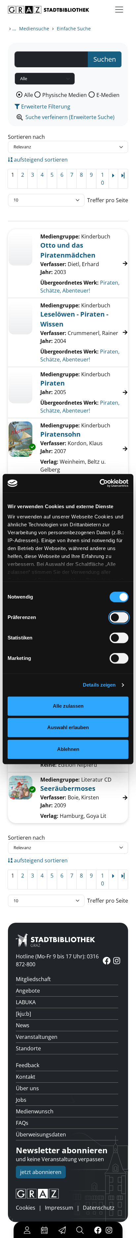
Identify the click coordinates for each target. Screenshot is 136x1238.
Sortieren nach (26, 136)
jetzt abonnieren (40, 1172)
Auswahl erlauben (68, 727)
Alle (28, 95)
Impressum (59, 1207)
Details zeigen (99, 685)
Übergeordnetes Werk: (69, 282)
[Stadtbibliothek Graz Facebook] (98, 1229)
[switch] (119, 617)
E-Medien (107, 95)
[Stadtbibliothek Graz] (48, 9)
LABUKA (26, 1002)
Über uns (27, 1088)
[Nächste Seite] (113, 179)
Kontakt (25, 1076)
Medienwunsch (34, 1111)
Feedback (27, 1065)
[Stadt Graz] (68, 1194)
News (22, 1025)
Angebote (28, 990)
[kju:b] (23, 1013)
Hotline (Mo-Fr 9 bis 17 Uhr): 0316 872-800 (57, 960)
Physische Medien (64, 95)
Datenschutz (99, 1207)
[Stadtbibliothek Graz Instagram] (109, 1229)
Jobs (21, 1099)
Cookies (25, 1207)
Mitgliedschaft (33, 979)
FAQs (22, 1123)
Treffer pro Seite (107, 200)
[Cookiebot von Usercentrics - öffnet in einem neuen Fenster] (99, 483)
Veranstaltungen (36, 1036)
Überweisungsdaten (41, 1134)
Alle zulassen (68, 706)
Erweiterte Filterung (45, 106)
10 (102, 178)
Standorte (28, 1048)
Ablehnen (68, 749)
